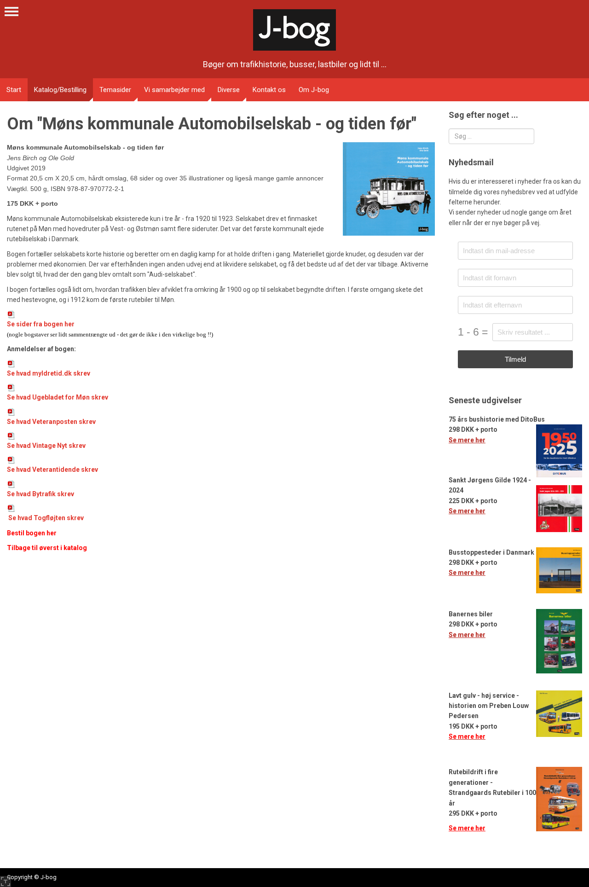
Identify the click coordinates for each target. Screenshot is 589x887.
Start (13, 90)
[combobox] (491, 136)
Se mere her (467, 440)
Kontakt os (269, 90)
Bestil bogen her (32, 533)
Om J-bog (314, 90)
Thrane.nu (5, 881)
